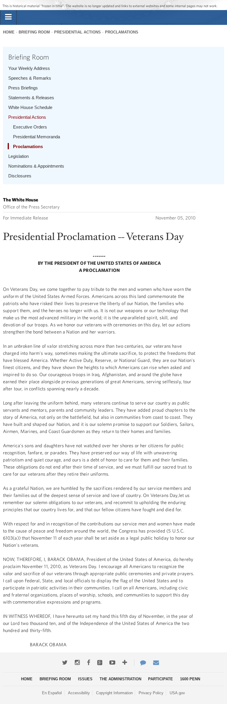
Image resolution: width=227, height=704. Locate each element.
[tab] (8, 17)
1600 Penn (190, 679)
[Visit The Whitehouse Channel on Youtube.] (112, 662)
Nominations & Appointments (36, 166)
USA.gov (177, 693)
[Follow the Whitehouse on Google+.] (99, 662)
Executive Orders (30, 126)
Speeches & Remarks (29, 78)
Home (8, 32)
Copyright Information (114, 693)
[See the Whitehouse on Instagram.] (77, 662)
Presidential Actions (77, 32)
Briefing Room (34, 32)
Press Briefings (23, 87)
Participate (160, 679)
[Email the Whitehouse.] (156, 662)
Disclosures (19, 175)
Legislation (18, 156)
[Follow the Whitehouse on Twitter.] (65, 662)
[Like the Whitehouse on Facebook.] (88, 662)
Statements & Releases (31, 97)
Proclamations (121, 32)
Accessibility (79, 693)
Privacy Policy (151, 693)
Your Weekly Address (29, 68)
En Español (52, 693)
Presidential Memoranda (36, 136)
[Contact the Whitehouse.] (140, 662)
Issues (85, 679)
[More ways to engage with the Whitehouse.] (124, 662)
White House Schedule (30, 107)
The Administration (120, 679)
